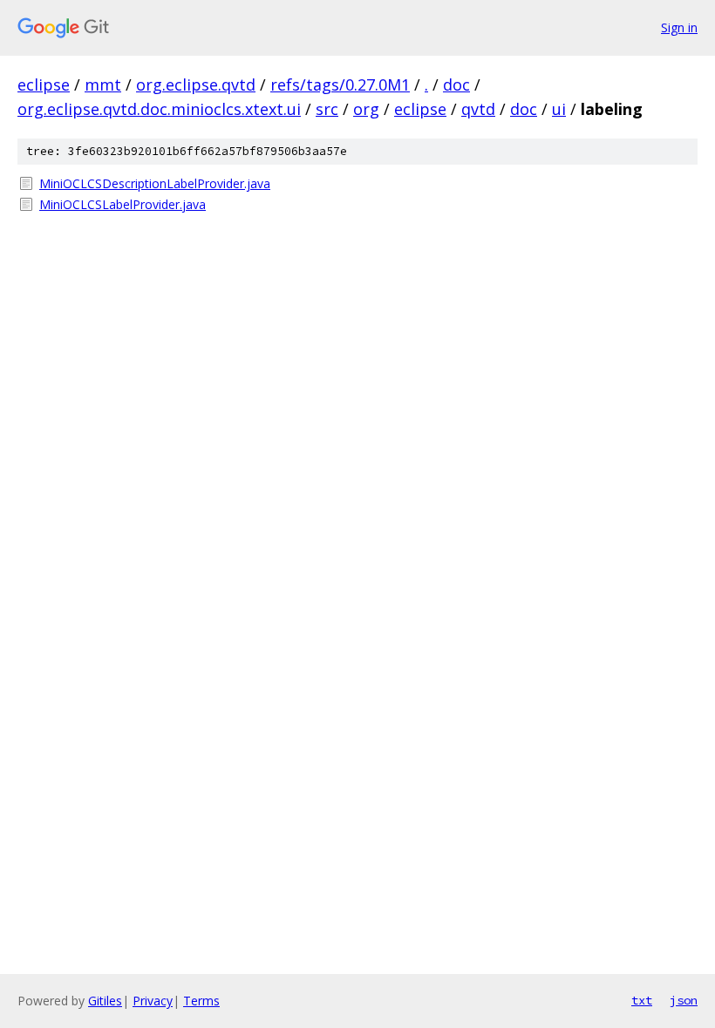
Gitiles (105, 1000)
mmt (103, 84)
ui (559, 108)
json (684, 1000)
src (327, 108)
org (366, 108)
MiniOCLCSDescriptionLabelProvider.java (154, 183)
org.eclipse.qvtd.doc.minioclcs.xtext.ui (159, 108)
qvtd (478, 108)
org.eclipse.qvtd (195, 84)
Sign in (679, 27)
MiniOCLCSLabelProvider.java (122, 204)
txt (641, 1000)
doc (456, 84)
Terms (201, 1000)
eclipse (43, 84)
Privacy (153, 1000)
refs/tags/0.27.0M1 (340, 84)
